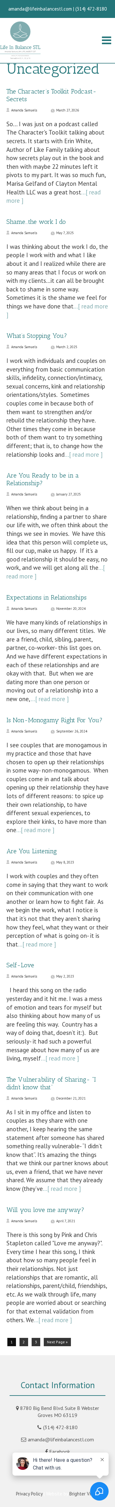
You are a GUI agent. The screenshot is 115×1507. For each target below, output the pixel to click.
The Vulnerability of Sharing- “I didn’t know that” (51, 1083)
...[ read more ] (84, 454)
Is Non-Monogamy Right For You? (54, 720)
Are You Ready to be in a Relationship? (42, 479)
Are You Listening (31, 851)
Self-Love (20, 965)
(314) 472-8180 (60, 1427)
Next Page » (57, 1341)
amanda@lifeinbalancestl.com (61, 1439)
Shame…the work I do (36, 221)
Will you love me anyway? (45, 1210)
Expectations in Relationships (46, 597)
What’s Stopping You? (36, 336)
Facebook (59, 1451)
